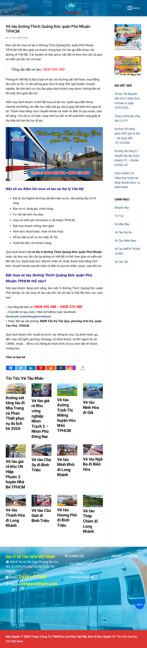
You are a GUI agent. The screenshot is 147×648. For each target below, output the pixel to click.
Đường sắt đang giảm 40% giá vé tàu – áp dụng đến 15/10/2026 (127, 135)
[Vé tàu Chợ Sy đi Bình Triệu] (42, 450)
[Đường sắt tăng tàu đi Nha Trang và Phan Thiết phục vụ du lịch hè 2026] (16, 388)
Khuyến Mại (122, 207)
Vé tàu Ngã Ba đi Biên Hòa (93, 464)
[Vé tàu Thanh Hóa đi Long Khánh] (16, 500)
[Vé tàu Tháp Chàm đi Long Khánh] (93, 501)
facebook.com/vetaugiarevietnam (28, 316)
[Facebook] (10, 365)
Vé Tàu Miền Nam (18, 38)
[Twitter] (20, 365)
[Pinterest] (41, 365)
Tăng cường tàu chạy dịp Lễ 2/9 (128, 118)
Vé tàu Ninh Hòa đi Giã (91, 407)
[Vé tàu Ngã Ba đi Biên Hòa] (93, 449)
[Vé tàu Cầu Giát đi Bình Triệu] (42, 501)
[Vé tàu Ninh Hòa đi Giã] (93, 390)
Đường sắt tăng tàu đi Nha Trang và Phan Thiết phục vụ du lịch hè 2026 (15, 413)
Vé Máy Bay (122, 224)
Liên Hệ (74, 568)
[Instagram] (71, 365)
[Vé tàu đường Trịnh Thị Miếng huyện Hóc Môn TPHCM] (67, 389)
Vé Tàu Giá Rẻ (123, 232)
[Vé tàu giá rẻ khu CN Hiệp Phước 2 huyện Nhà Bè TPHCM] (16, 451)
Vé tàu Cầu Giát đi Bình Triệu (41, 515)
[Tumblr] (61, 365)
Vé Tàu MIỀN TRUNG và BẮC (127, 251)
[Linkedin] (30, 365)
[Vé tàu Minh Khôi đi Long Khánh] (67, 450)
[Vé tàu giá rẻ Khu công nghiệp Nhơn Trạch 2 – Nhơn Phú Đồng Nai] (42, 390)
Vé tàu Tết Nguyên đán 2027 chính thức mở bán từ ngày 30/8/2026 (127, 101)
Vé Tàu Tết (121, 262)
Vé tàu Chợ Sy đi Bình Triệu (41, 464)
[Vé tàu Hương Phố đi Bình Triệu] (67, 500)
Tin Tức (119, 216)
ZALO (140, 604)
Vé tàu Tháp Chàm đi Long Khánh (90, 521)
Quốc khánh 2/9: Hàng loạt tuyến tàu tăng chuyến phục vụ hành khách (127, 180)
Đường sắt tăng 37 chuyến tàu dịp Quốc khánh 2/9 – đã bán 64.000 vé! (127, 158)
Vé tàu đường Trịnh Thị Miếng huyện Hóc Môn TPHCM (66, 415)
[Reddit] (51, 365)
